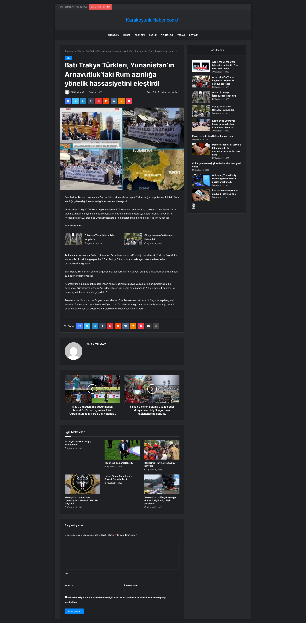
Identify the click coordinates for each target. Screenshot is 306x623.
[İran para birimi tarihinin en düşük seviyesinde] (201, 195)
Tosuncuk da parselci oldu (119, 462)
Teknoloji (167, 35)
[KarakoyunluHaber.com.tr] (153, 20)
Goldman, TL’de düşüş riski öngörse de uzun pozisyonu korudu (224, 178)
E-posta (69, 585)
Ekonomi (140, 35)
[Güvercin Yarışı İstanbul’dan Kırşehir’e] (73, 239)
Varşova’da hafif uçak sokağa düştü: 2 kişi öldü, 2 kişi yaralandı (160, 500)
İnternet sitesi (131, 585)
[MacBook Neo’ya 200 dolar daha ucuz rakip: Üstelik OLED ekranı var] (193, 206)
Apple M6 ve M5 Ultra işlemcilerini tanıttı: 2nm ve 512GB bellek (225, 65)
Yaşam (181, 35)
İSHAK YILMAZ (77, 92)
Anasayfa (113, 35)
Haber (126, 35)
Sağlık (153, 35)
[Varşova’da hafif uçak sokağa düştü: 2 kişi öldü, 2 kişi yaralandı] (161, 484)
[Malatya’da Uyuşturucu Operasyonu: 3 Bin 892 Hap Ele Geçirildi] (82, 484)
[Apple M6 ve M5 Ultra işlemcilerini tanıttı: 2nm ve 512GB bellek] (201, 66)
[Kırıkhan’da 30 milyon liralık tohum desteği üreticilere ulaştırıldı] (201, 125)
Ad (67, 573)
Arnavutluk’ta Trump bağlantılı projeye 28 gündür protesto (223, 80)
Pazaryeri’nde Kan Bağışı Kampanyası (212, 136)
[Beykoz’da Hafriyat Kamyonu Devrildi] (161, 450)
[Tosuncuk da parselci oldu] (122, 450)
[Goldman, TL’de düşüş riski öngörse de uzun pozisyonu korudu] (201, 180)
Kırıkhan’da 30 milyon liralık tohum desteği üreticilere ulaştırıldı (224, 124)
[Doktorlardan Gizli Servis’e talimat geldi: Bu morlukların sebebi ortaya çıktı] (201, 149)
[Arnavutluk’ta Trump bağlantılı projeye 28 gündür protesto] (201, 81)
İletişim (193, 35)
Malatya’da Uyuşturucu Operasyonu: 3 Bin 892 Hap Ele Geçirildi (81, 500)
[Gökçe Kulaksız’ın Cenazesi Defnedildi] (133, 239)
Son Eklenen (217, 49)
